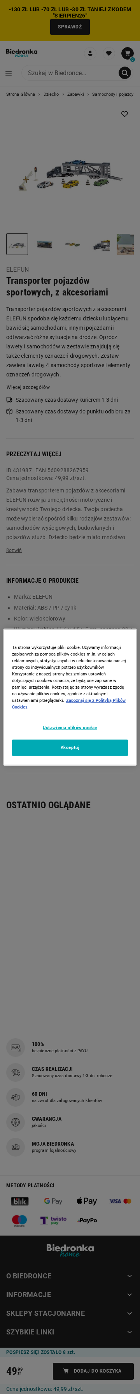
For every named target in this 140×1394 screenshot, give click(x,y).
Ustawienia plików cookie (70, 727)
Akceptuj (70, 747)
